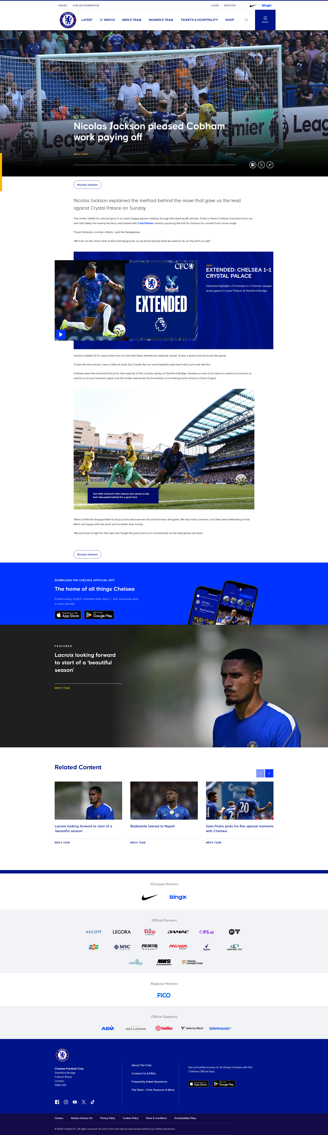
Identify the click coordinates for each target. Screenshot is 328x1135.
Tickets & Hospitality (199, 20)
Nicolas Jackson (87, 184)
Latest (86, 20)
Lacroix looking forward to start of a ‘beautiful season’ (83, 829)
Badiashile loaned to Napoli (152, 826)
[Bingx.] (266, 5)
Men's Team (131, 20)
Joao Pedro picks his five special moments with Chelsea (240, 829)
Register (230, 5)
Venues (62, 5)
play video (61, 262)
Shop (229, 20)
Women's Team (161, 20)
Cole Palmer (145, 223)
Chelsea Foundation (86, 5)
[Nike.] (253, 5)
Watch (109, 20)
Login (215, 5)
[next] (269, 773)
